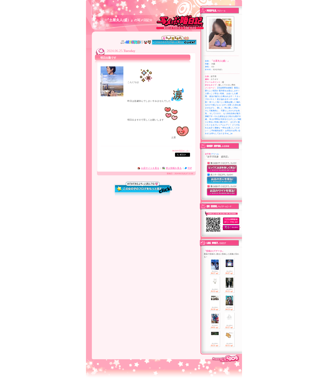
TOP (190, 168)
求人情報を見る (174, 168)
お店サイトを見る (150, 168)
